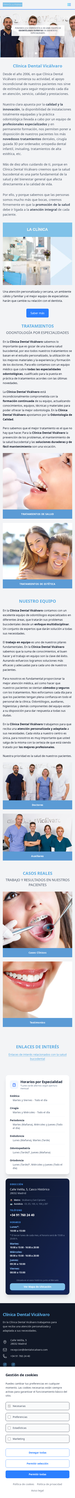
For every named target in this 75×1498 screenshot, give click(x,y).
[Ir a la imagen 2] (33, 53)
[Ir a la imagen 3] (36, 53)
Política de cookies (23, 1484)
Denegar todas (37, 1452)
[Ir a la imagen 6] (45, 53)
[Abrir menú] (69, 4)
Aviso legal (37, 1490)
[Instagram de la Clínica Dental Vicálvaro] (5, 1364)
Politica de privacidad (49, 1484)
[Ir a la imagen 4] (39, 53)
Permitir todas (37, 1474)
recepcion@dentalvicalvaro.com (29, 1349)
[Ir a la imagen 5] (42, 53)
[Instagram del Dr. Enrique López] (13, 1364)
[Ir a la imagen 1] (30, 53)
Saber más (37, 313)
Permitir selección (37, 1463)
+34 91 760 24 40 (22, 1215)
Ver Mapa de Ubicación (37, 1286)
